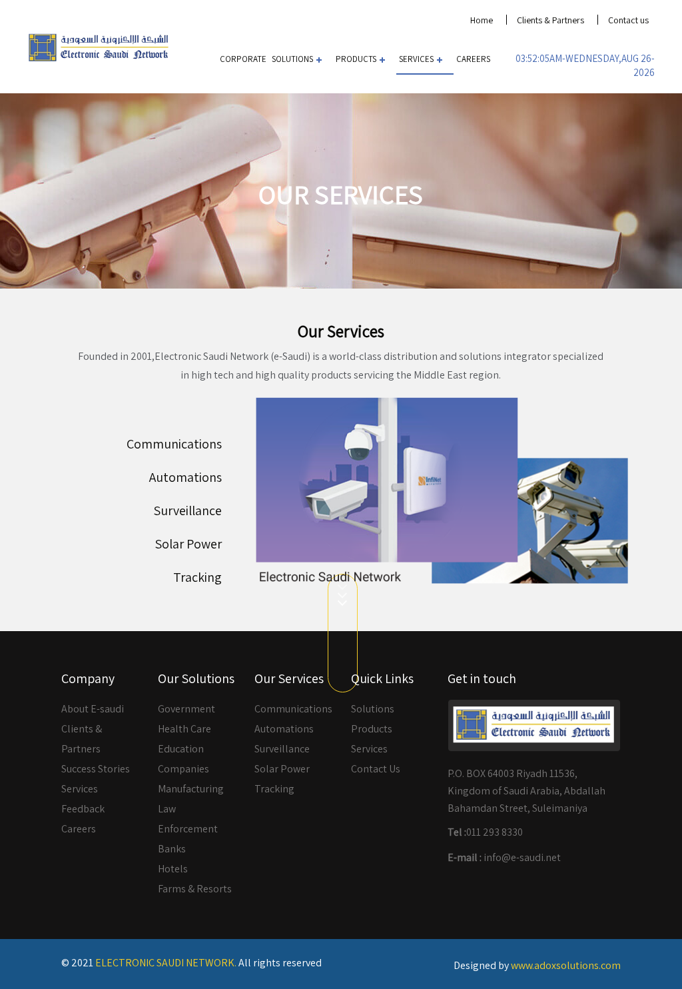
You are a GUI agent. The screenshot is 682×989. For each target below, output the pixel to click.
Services (416, 59)
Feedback (83, 809)
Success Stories (95, 769)
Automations (185, 477)
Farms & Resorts (195, 889)
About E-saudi (92, 709)
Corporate (243, 59)
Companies (183, 769)
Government (186, 709)
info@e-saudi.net (522, 857)
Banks (172, 849)
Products (356, 59)
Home (481, 20)
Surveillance (187, 510)
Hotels (173, 869)
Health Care (184, 729)
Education (181, 749)
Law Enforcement (188, 819)
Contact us (628, 20)
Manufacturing (191, 789)
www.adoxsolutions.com (566, 965)
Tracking (197, 577)
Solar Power (188, 543)
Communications (174, 444)
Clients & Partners (550, 20)
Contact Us (375, 769)
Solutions (292, 59)
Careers (473, 59)
